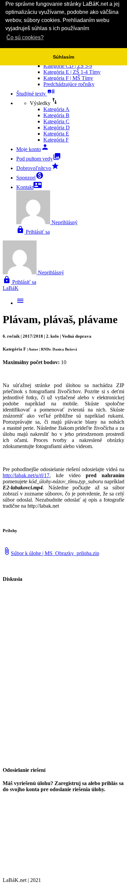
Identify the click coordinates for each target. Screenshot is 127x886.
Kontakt (29, 187)
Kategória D (56, 127)
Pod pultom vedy (38, 159)
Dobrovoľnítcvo (37, 168)
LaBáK (11, 288)
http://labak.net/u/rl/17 (26, 475)
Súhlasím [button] (63, 57)
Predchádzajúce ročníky (68, 84)
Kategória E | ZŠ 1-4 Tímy (72, 72)
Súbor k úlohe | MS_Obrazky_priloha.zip (51, 553)
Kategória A (56, 109)
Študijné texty (35, 94)
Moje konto (32, 149)
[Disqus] (63, 674)
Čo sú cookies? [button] (25, 37)
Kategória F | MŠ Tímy (68, 78)
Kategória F (56, 140)
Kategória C (56, 121)
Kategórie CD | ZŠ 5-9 (67, 66)
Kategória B (56, 115)
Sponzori (30, 178)
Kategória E (56, 133)
